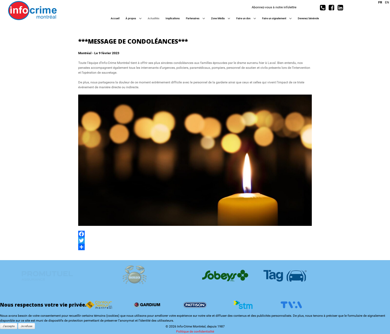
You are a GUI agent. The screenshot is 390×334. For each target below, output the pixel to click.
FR (380, 2)
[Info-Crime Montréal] (32, 10)
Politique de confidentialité (195, 331)
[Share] (195, 247)
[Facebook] (195, 234)
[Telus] (194, 275)
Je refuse (26, 326)
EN (387, 2)
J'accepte (9, 326)
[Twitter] (195, 240)
